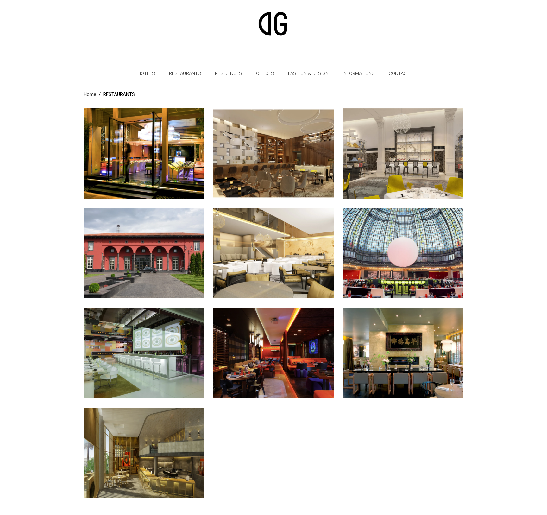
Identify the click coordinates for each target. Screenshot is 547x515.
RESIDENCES (228, 73)
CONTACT (399, 73)
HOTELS (146, 73)
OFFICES (265, 73)
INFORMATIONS (359, 73)
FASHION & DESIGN (308, 73)
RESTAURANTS (185, 73)
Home (90, 94)
